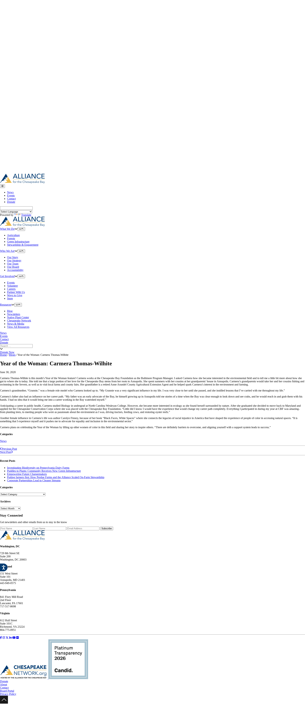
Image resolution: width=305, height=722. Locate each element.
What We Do (7, 228)
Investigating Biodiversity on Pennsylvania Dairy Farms (38, 467)
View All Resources (18, 326)
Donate (11, 201)
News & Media (15, 323)
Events (11, 195)
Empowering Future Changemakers (27, 474)
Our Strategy (14, 260)
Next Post (5, 451)
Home (3, 354)
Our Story (12, 257)
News (10, 192)
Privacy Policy (8, 694)
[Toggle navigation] (2, 186)
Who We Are (7, 250)
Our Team (12, 263)
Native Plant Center (18, 317)
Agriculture (13, 235)
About (3, 684)
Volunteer (12, 285)
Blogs (12, 354)
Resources (5, 304)
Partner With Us (16, 292)
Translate (26, 214)
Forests (11, 238)
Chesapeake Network (19, 320)
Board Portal (7, 690)
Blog (10, 311)
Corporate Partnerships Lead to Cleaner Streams (34, 480)
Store (10, 298)
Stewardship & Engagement (22, 244)
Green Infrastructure (18, 241)
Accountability (15, 270)
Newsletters (13, 314)
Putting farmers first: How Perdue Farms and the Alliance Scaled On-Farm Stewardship (55, 477)
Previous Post (9, 448)
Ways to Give (14, 295)
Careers (11, 288)
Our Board (13, 266)
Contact (11, 198)
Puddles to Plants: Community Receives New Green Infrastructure (44, 470)
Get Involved (7, 276)
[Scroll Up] (4, 702)
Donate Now (7, 352)
